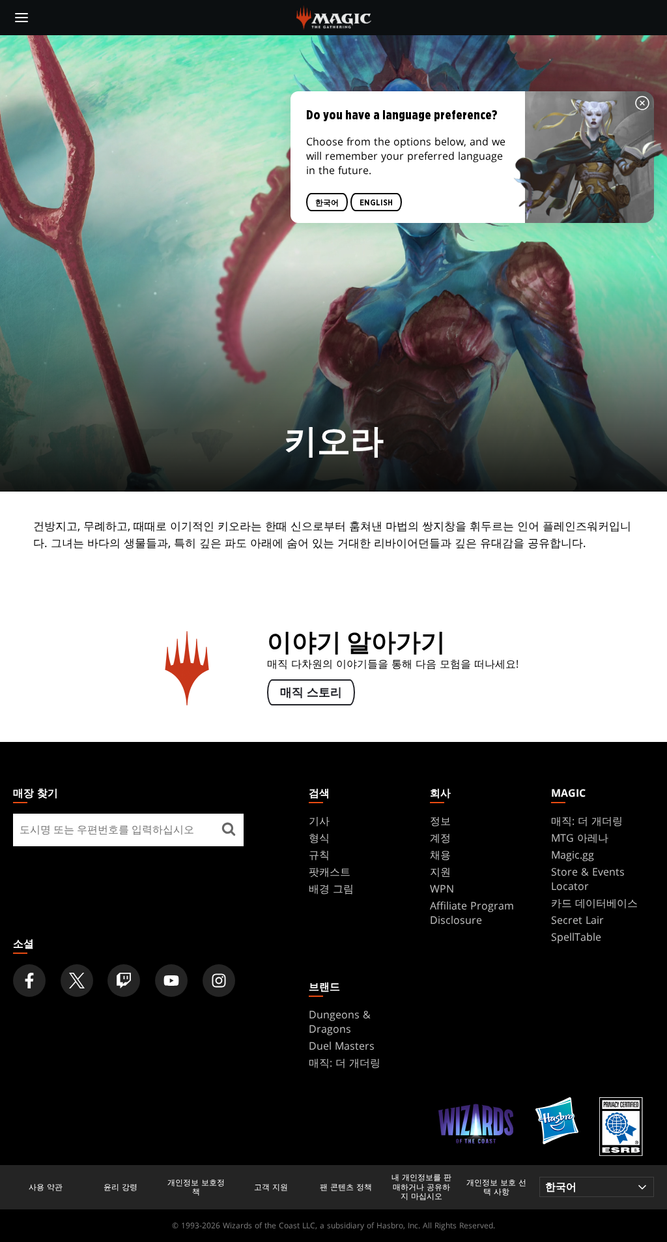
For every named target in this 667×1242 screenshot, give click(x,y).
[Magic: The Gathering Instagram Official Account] (219, 980)
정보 (440, 821)
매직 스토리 (311, 692)
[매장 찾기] (229, 830)
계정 (440, 838)
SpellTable (576, 937)
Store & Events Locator (588, 879)
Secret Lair (577, 920)
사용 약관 (46, 1187)
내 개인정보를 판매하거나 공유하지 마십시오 (421, 1187)
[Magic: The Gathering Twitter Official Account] (77, 980)
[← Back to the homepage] (333, 16)
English (376, 203)
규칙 (319, 855)
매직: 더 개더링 (587, 821)
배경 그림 (331, 888)
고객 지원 (271, 1187)
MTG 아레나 (579, 838)
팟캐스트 (329, 872)
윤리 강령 (120, 1187)
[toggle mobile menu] (21, 17)
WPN (442, 888)
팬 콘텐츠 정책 (346, 1187)
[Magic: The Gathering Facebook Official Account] (29, 980)
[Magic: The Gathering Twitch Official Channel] (123, 980)
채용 (440, 855)
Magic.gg (572, 855)
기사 (319, 821)
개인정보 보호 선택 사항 (496, 1187)
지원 (440, 872)
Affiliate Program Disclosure (472, 912)
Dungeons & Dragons (340, 1021)
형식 (319, 838)
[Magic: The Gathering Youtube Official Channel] (171, 980)
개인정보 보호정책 (196, 1187)
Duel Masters (342, 1046)
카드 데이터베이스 (594, 903)
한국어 (327, 203)
